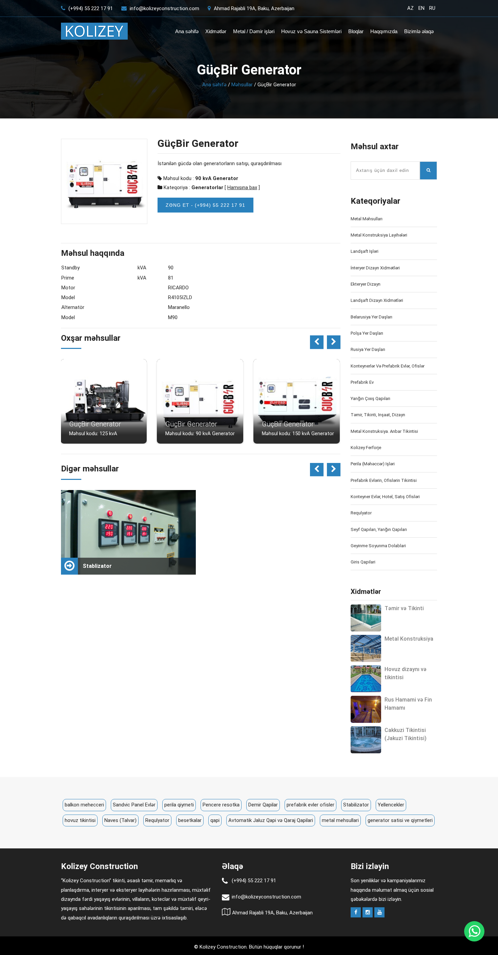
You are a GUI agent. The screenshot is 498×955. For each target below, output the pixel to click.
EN (421, 8)
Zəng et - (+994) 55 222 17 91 (205, 205)
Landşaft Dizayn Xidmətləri (377, 300)
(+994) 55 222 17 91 (90, 8)
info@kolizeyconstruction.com (164, 8)
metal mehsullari (340, 820)
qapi (215, 820)
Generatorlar (207, 187)
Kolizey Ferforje (366, 447)
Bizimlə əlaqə (419, 31)
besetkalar (190, 820)
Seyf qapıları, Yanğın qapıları (379, 529)
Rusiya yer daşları (368, 349)
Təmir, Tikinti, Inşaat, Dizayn (378, 414)
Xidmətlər (215, 31)
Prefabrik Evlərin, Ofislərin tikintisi (384, 480)
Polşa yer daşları (367, 333)
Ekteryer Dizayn (365, 284)
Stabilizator (356, 805)
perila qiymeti (179, 805)
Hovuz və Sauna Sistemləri (311, 31)
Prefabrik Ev (362, 382)
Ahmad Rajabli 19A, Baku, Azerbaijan (253, 8)
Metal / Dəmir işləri (253, 31)
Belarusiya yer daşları (371, 316)
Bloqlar (356, 31)
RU (432, 8)
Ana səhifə (187, 31)
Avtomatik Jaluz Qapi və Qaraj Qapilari (270, 820)
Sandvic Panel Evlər (134, 805)
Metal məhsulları (366, 218)
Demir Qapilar (263, 805)
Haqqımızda (383, 31)
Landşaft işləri (364, 251)
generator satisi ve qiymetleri (400, 820)
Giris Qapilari (363, 561)
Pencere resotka (221, 805)
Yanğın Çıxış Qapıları (370, 398)
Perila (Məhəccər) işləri (373, 463)
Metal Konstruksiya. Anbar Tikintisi (384, 431)
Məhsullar (242, 85)
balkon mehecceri (84, 805)
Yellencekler (391, 805)
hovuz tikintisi (80, 820)
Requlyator (361, 512)
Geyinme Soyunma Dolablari (378, 545)
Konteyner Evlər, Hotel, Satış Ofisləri (385, 496)
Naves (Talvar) (120, 820)
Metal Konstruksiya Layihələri (379, 235)
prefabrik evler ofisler (310, 805)
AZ (410, 8)
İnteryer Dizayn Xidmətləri (375, 267)
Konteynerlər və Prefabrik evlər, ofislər (387, 366)
